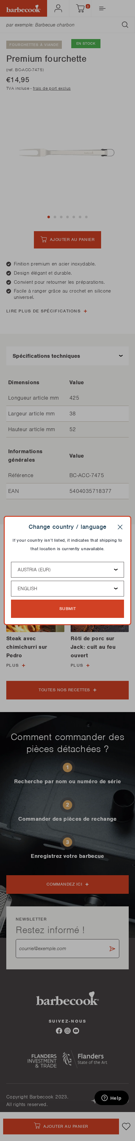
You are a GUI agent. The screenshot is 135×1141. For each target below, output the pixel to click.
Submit (67, 608)
